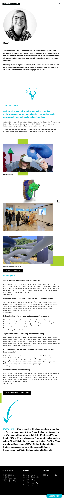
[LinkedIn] (48, 475)
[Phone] (56, 475)
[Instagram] (45, 475)
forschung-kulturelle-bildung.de (41, 131)
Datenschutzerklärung (37, 497)
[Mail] (52, 475)
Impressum (27, 497)
